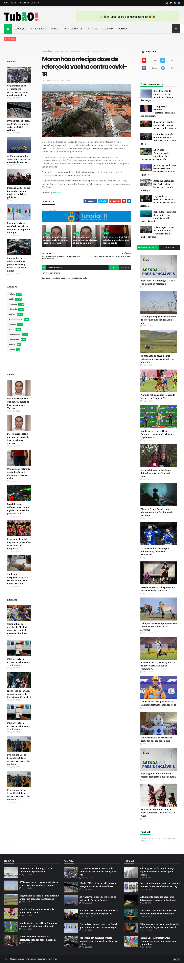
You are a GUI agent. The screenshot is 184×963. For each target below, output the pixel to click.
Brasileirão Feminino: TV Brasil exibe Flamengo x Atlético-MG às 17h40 (157, 812)
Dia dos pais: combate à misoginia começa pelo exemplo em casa (164, 125)
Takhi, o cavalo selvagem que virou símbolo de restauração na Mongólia (158, 626)
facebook (125, 267)
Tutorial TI (24, 3)
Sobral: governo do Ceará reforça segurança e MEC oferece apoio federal (157, 871)
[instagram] (175, 3)
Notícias (92, 29)
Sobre (13, 3)
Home (6, 3)
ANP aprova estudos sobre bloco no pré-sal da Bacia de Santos (18, 159)
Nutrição (12, 345)
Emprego (12, 324)
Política (123, 29)
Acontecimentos (73, 29)
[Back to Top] (178, 959)
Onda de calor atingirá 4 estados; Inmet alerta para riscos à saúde (116, 240)
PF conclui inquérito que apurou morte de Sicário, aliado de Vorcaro (55, 240)
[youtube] (167, 3)
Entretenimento (15, 334)
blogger (114, 267)
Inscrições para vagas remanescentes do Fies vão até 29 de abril (19, 694)
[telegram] (178, 3)
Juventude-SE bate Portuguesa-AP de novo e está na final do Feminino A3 (158, 665)
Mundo (55, 29)
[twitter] (171, 3)
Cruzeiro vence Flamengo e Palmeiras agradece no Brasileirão (154, 551)
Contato (35, 3)
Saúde (11, 299)
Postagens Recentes (148, 247)
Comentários (169, 247)
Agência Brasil (56, 192)
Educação (20, 29)
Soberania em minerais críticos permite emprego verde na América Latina (16, 264)
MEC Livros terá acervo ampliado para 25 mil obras (18, 662)
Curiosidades (38, 29)
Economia (107, 29)
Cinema (12, 350)
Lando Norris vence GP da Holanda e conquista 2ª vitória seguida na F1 (156, 434)
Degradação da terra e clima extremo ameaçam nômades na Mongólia (157, 359)
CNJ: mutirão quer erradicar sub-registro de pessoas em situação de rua (98, 871)
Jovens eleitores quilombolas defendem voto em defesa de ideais (155, 473)
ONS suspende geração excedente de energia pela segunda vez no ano (158, 319)
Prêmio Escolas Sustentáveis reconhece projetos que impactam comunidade (158, 941)
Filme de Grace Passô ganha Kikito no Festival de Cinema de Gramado (156, 512)
